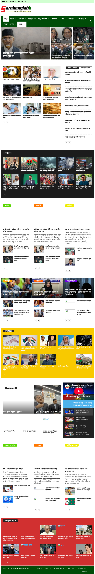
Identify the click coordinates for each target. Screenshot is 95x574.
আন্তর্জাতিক (8, 331)
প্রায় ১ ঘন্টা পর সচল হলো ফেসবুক (13, 469)
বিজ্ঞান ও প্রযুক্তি (9, 24)
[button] (90, 21)
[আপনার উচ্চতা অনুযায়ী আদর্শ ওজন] (52, 72)
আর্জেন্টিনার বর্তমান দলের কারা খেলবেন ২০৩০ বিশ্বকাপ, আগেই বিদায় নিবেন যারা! (21, 312)
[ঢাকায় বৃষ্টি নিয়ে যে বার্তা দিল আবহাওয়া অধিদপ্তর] (84, 162)
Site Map (84, 571)
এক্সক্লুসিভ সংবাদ (10, 520)
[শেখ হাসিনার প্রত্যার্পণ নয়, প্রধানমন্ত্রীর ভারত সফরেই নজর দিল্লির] (11, 359)
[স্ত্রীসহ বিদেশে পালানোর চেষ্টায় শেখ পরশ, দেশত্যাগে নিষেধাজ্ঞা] (61, 35)
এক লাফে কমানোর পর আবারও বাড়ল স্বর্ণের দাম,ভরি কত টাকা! (51, 117)
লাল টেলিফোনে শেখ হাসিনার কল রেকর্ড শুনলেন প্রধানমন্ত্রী (65, 187)
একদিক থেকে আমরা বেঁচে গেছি (10, 169)
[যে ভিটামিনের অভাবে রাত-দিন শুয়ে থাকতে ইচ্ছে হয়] (32, 108)
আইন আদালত (42, 19)
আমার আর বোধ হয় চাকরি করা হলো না (75, 137)
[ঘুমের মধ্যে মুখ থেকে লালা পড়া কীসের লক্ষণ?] (12, 108)
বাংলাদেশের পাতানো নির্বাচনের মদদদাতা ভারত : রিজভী (50, 432)
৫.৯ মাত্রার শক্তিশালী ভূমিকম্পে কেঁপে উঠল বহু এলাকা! (10, 348)
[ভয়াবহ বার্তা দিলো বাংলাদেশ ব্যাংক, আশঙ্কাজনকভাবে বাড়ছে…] (29, 530)
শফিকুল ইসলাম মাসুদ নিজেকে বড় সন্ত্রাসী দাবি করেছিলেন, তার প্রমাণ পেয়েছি (11, 188)
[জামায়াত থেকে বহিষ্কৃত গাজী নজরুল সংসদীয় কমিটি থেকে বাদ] (25, 43)
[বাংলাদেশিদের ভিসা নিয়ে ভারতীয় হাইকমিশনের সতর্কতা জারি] (84, 359)
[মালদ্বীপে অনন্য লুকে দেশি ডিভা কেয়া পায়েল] (39, 313)
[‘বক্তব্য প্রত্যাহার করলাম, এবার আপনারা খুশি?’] (83, 51)
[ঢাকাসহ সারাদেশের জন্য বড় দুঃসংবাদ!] (66, 162)
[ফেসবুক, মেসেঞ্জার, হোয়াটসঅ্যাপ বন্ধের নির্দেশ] (8, 499)
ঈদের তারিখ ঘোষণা (27, 97)
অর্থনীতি (30, 19)
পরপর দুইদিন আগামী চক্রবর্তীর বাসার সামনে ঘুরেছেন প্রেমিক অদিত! (82, 40)
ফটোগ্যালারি (11, 388)
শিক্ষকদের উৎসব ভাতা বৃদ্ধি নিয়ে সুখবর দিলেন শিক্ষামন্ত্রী (53, 499)
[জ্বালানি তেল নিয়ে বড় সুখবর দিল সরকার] (70, 251)
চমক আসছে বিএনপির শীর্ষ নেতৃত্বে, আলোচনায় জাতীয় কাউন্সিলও (29, 170)
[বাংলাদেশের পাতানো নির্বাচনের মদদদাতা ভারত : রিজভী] (52, 424)
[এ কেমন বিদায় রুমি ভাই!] (12, 424)
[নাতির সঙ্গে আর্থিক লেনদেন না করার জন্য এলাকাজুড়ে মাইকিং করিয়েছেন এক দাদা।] (11, 530)
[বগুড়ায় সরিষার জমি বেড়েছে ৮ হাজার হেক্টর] (29, 549)
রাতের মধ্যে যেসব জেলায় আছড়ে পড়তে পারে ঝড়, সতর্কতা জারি (47, 170)
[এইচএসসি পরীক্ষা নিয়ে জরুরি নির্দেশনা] (47, 458)
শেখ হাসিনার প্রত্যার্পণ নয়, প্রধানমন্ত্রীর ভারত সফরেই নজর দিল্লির (10, 368)
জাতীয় (12, 19)
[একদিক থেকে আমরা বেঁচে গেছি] (11, 162)
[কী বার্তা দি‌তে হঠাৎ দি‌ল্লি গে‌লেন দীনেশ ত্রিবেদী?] (29, 359)
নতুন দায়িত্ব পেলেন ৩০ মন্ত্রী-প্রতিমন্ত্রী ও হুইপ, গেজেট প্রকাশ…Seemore (61, 56)
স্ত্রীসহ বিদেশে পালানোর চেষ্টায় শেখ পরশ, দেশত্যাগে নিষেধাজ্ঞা (21, 247)
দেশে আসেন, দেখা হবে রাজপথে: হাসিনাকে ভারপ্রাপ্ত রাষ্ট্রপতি (28, 187)
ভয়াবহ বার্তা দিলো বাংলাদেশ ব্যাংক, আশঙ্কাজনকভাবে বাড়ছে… (28, 537)
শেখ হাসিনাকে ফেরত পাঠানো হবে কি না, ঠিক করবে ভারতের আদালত (66, 348)
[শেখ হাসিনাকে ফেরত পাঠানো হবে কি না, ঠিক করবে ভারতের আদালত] (66, 340)
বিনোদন (81, 19)
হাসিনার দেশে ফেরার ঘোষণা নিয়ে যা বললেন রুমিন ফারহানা (47, 187)
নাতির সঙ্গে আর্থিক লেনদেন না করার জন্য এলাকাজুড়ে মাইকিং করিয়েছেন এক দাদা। (10, 538)
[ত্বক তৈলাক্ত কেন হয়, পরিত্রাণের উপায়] (84, 549)
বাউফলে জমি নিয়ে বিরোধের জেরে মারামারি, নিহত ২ (47, 556)
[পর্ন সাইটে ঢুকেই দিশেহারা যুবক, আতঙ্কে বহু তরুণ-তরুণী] (52, 90)
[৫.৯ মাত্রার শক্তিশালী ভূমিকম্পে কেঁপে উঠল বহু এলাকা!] (11, 340)
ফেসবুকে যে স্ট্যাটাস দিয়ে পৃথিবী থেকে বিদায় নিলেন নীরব (83, 187)
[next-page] (7, 122)
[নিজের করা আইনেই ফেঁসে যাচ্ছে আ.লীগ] (70, 501)
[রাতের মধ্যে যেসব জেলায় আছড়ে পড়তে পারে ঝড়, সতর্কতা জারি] (48, 162)
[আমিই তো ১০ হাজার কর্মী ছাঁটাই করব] (70, 262)
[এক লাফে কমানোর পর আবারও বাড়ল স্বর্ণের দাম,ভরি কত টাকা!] (52, 108)
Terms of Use (82, 568)
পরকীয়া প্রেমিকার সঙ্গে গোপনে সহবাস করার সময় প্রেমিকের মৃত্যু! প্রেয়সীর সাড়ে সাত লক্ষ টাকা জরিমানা (78, 292)
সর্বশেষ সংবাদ (72, 68)
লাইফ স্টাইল (71, 281)
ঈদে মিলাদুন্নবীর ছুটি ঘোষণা (64, 366)
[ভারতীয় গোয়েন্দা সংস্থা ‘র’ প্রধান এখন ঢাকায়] (48, 359)
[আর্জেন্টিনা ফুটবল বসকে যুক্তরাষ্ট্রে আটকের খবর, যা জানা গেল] (8, 303)
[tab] (72, 68)
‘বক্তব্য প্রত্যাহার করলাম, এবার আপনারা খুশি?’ (77, 106)
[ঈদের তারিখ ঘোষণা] (32, 90)
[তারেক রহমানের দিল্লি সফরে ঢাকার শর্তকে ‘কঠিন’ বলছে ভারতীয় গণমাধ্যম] (29, 340)
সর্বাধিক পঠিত (85, 68)
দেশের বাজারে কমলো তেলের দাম (11, 79)
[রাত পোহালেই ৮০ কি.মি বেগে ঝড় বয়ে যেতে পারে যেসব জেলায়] (12, 90)
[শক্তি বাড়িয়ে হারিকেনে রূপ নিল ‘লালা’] (84, 340)
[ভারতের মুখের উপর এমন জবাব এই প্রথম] (48, 340)
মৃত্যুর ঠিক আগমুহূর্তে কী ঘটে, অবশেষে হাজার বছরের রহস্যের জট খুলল (84, 312)
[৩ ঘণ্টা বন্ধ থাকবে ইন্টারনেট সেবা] (8, 488)
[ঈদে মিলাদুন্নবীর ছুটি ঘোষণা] (66, 359)
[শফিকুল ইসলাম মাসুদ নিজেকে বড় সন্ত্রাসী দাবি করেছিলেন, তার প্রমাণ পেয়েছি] (11, 179)
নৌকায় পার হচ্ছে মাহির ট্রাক (29, 431)
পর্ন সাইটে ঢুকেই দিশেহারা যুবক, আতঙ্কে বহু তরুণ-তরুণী (50, 98)
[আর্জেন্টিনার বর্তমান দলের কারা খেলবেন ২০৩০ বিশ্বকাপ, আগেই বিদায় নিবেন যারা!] (8, 313)
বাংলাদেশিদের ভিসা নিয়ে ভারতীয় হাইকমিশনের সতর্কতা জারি (83, 367)
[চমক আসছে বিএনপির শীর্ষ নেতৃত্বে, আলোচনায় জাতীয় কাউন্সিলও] (29, 162)
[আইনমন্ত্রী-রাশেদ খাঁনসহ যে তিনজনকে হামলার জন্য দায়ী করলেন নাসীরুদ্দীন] (32, 72)
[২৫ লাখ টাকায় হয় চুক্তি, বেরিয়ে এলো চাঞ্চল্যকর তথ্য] (78, 458)
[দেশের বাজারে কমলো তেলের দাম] (12, 72)
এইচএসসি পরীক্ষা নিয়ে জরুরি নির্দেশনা (45, 469)
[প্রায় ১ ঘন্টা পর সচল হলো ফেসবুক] (16, 458)
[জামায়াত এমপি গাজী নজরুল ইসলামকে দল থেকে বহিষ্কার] (70, 491)
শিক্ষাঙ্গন (38, 445)
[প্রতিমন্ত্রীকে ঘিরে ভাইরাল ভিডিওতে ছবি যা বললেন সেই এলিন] (47, 288)
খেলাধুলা (71, 19)
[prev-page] (4, 122)
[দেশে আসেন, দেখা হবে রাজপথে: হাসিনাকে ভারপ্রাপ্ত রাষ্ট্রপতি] (29, 179)
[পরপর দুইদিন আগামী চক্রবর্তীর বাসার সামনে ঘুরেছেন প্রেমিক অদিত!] (83, 35)
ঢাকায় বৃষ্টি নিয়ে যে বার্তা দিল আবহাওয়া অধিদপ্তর (82, 170)
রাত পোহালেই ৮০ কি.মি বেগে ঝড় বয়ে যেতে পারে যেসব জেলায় (12, 98)
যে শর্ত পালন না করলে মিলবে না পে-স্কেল (77, 229)
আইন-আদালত (72, 445)
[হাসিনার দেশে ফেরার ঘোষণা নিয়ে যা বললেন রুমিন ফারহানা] (48, 179)
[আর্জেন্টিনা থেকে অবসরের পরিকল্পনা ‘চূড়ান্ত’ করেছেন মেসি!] (16, 288)
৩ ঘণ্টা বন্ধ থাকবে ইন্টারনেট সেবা (22, 486)
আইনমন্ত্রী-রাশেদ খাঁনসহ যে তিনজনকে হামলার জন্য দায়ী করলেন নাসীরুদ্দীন (31, 80)
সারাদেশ (54, 19)
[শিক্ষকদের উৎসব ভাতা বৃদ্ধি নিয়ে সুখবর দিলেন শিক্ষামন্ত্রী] (39, 501)
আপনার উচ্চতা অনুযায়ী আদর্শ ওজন (51, 79)
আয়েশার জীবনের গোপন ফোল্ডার (84, 301)
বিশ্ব (63, 19)
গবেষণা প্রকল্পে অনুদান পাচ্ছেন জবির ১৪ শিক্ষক (83, 537)
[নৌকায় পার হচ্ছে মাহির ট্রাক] (32, 424)
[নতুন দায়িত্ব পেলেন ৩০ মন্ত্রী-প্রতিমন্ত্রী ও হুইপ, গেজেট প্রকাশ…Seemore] (61, 51)
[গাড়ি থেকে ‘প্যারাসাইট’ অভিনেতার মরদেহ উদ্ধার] (11, 549)
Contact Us (48, 568)
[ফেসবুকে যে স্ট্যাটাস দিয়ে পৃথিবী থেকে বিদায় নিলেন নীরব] (84, 179)
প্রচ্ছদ (6, 19)
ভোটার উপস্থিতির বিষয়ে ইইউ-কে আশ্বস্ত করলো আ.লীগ (26, 411)
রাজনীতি (21, 19)
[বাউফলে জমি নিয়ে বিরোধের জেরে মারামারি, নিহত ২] (48, 549)
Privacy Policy (71, 568)
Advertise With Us (59, 568)
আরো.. (21, 24)
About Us (39, 568)
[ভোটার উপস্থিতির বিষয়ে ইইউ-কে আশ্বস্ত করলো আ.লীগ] (32, 400)
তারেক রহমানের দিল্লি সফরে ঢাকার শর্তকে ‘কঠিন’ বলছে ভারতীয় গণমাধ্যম (29, 349)
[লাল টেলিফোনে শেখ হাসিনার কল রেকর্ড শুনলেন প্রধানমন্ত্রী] (66, 179)
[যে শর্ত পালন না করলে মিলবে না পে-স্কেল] (78, 218)
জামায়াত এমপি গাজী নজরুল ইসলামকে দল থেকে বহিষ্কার (83, 489)
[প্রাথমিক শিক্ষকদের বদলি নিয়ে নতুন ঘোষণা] (39, 491)
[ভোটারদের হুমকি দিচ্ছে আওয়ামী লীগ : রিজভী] (66, 549)
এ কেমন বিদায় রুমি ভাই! (9, 431)
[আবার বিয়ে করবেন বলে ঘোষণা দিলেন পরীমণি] (39, 303)
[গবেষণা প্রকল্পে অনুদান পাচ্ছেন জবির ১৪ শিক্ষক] (84, 530)
